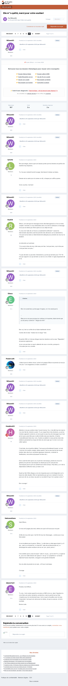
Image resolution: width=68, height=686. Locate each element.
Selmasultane (10, 518)
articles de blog (31, 93)
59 (11, 441)
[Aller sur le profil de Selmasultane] (11, 524)
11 (29, 33)
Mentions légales (23, 677)
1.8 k (11, 533)
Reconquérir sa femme (43, 79)
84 (11, 235)
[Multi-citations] (20, 50)
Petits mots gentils (26, 20)
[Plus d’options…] (63, 40)
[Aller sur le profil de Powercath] (11, 365)
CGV (30, 677)
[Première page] (3, 34)
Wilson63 (13, 18)
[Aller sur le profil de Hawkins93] (11, 432)
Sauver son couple (23, 79)
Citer (24, 49)
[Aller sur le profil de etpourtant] (11, 589)
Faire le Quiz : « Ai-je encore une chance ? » (43, 91)
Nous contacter (34, 681)
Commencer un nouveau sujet (35, 26)
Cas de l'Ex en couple (43, 77)
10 (26, 33)
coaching (48, 93)
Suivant (37, 33)
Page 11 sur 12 (50, 33)
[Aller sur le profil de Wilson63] (5, 19)
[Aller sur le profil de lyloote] (11, 166)
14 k (11, 309)
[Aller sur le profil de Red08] (11, 226)
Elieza (10, 293)
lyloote (10, 160)
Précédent (9, 33)
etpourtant (10, 583)
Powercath (10, 359)
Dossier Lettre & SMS (43, 74)
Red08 (10, 220)
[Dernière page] (42, 34)
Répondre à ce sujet (57, 26)
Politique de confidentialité (9, 677)
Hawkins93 (10, 426)
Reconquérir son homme (25, 82)
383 (11, 56)
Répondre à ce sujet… (19, 634)
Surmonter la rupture (43, 82)
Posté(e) (27, 40)
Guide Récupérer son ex (25, 77)
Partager (48, 19)
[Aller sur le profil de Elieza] (11, 300)
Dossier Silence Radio (24, 74)
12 (32, 33)
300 (11, 374)
